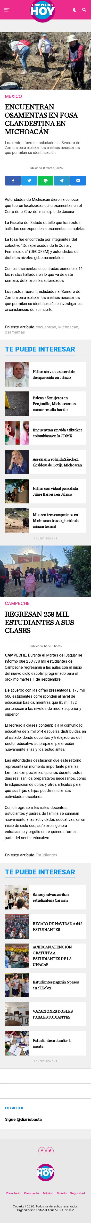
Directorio (13, 1193)
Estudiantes (46, 855)
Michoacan (68, 327)
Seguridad (77, 1193)
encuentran (46, 327)
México (48, 1193)
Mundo (61, 1193)
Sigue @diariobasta (23, 1119)
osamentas (15, 332)
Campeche (31, 1193)
